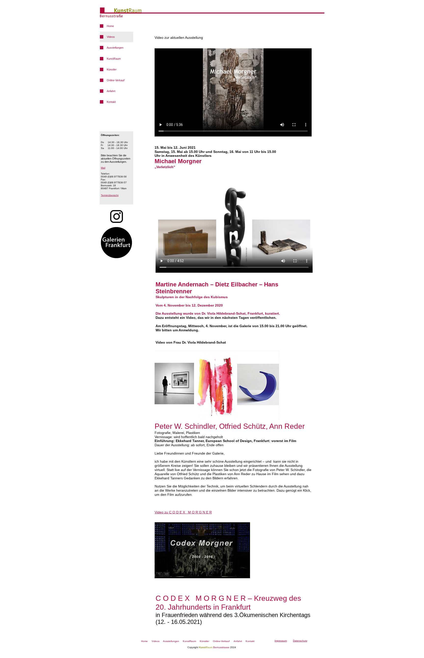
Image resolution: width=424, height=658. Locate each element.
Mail (103, 167)
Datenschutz (300, 640)
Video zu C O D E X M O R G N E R (183, 512)
